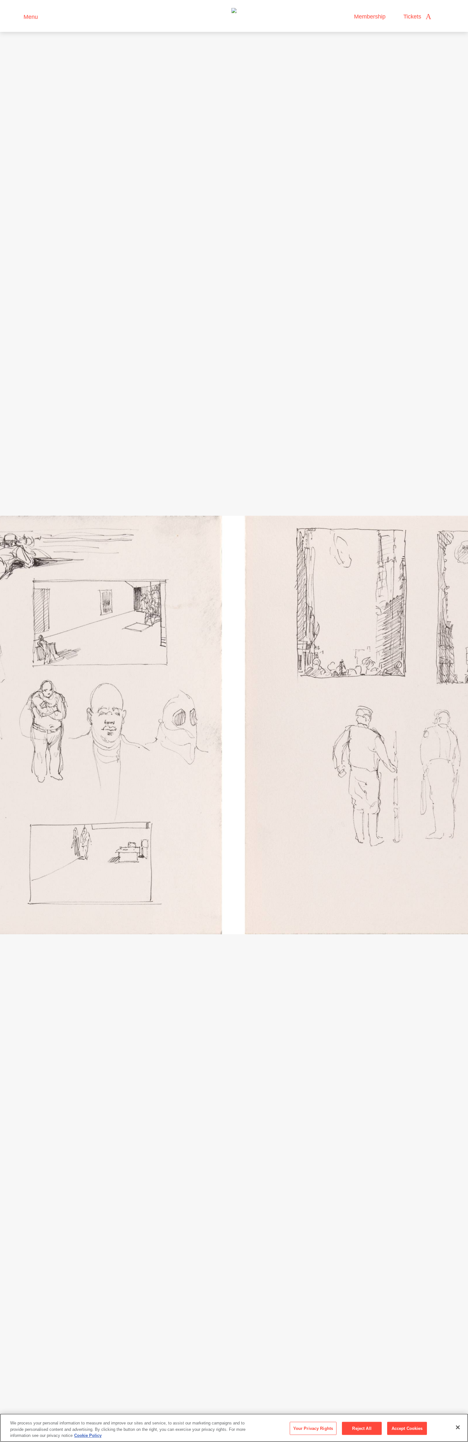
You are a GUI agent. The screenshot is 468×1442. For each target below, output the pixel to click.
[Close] (458, 1427)
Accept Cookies (407, 1428)
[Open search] (442, 16)
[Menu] (16, 16)
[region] (234, 1428)
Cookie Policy (88, 1435)
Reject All (361, 1428)
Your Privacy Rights (313, 1428)
